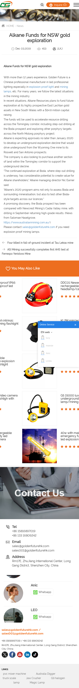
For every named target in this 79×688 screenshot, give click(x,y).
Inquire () (60, 5)
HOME (10, 25)
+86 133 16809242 (24, 535)
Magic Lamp (41, 682)
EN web (45, 332)
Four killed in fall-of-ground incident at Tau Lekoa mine (40, 242)
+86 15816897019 (23, 531)
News (20, 25)
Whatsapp (45, 585)
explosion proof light (41, 86)
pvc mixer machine (18, 673)
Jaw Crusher (37, 678)
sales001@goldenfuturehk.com (33, 550)
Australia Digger (49, 673)
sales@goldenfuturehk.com (30, 546)
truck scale (13, 678)
